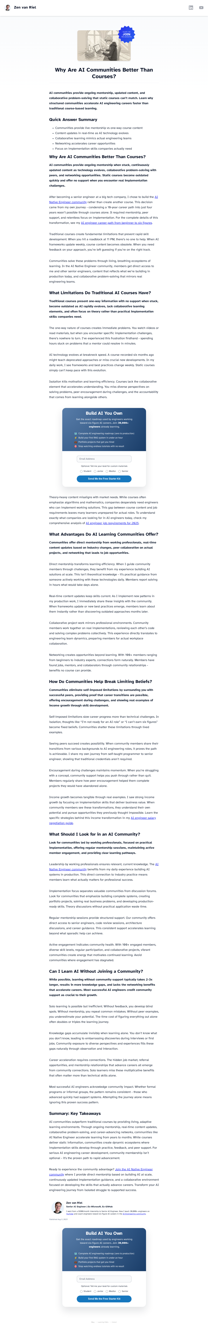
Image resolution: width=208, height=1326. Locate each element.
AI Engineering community (134, 1214)
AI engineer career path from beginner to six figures (116, 223)
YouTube (69, 1214)
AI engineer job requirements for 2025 (112, 523)
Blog (92, 1322)
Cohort (114, 1322)
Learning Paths (103, 1322)
